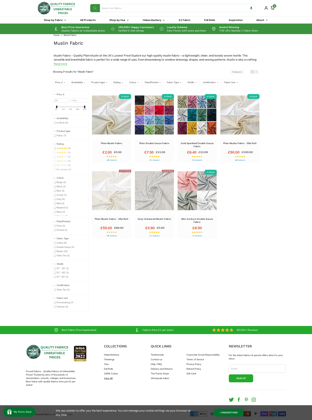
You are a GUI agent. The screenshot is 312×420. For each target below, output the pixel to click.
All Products (88, 20)
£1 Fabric (184, 20)
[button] (251, 8)
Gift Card (191, 373)
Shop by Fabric (53, 20)
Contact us (156, 359)
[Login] (266, 8)
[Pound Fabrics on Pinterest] (246, 399)
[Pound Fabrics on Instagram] (253, 399)
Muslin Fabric (70, 35)
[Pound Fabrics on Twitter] (231, 399)
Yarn (106, 364)
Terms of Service (195, 359)
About (260, 20)
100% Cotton (111, 373)
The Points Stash (160, 373)
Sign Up (241, 378)
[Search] (95, 8)
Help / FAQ (156, 364)
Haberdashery (152, 20)
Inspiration (236, 20)
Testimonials (157, 354)
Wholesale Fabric (160, 378)
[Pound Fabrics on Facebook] (238, 399)
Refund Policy (194, 368)
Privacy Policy (194, 364)
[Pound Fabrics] (56, 8)
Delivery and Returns (162, 368)
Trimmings (109, 359)
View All (108, 378)
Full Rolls (209, 20)
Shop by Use (117, 20)
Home (56, 35)
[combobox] (172, 8)
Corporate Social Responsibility (203, 354)
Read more (60, 63)
